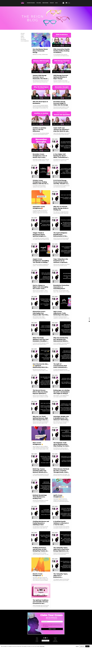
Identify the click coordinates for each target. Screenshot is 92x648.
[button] (63, 3)
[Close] (90, 646)
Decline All (82, 646)
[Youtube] (89, 321)
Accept (87, 646)
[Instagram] (89, 318)
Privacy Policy (42, 646)
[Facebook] (89, 319)
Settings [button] (77, 646)
